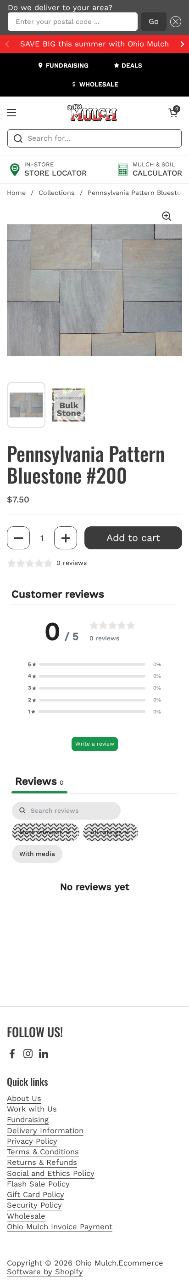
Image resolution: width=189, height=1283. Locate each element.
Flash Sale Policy (38, 1184)
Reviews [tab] (39, 781)
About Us (24, 1098)
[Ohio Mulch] (92, 112)
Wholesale (26, 1216)
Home (16, 192)
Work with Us (32, 1109)
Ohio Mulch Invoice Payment (59, 1226)
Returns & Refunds (42, 1162)
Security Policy (34, 1205)
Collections (57, 192)
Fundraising (28, 1119)
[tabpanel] (94, 894)
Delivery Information (45, 1130)
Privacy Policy (32, 1141)
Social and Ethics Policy (50, 1173)
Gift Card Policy (35, 1194)
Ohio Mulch (96, 1263)
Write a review (94, 744)
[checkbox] (37, 854)
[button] (174, 21)
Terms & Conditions (43, 1151)
